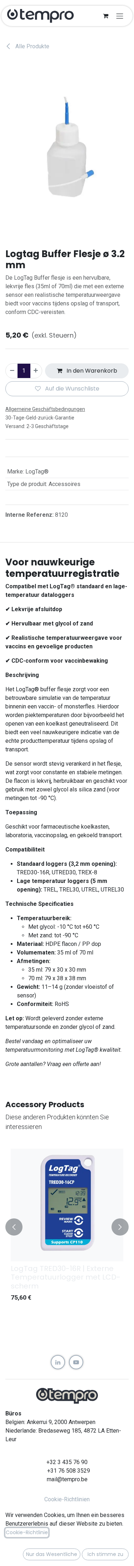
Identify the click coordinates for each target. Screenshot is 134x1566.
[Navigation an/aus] (120, 16)
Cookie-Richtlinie (27, 1532)
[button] (14, 1227)
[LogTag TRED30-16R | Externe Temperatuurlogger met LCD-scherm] (67, 1205)
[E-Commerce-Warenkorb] (105, 16)
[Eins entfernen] (12, 371)
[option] (67, 1227)
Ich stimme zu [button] (105, 1554)
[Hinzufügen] (36, 371)
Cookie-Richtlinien (67, 1499)
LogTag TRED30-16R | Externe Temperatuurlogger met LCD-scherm (65, 1277)
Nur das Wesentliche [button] (51, 1554)
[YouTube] (76, 1362)
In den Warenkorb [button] (91, 371)
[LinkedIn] (58, 1362)
